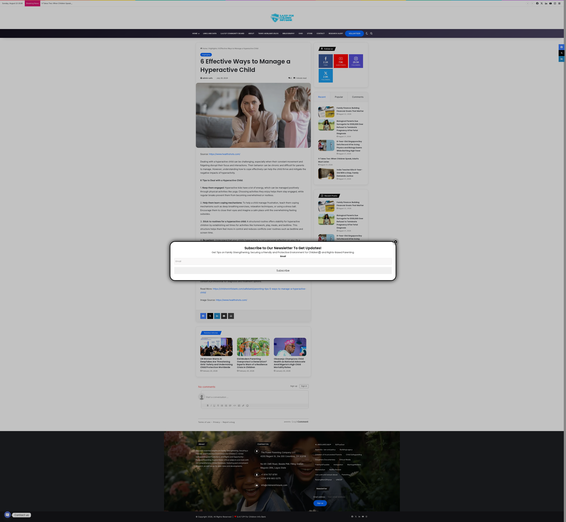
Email (283, 256)
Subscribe (283, 270)
